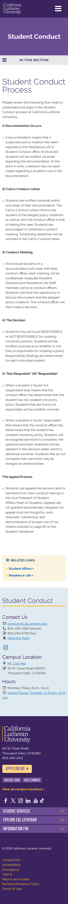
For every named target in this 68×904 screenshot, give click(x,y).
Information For (16, 828)
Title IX (7, 874)
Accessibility (11, 865)
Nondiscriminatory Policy (20, 884)
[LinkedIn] (28, 801)
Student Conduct (34, 36)
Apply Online (15, 768)
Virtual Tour (12, 780)
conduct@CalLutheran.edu (27, 624)
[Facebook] (5, 801)
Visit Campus (32, 780)
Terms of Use (12, 889)
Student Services (16, 811)
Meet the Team (19, 638)
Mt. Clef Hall (17, 663)
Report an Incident (15, 879)
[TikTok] (42, 801)
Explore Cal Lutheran (20, 820)
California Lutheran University (12, 8)
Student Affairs (20, 568)
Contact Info (11, 860)
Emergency (10, 869)
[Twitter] (13, 801)
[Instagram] (5, 648)
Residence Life (20, 575)
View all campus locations (22, 789)
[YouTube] (35, 801)
